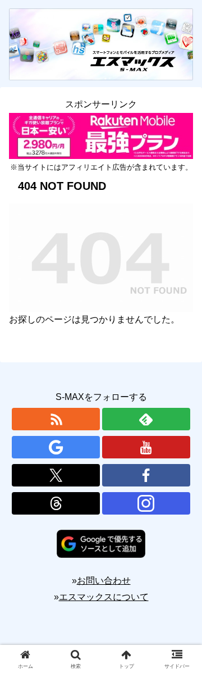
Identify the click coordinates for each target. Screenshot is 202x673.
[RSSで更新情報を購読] (56, 419)
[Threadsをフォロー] (56, 503)
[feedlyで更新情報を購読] (146, 419)
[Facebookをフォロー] (146, 475)
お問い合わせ (104, 580)
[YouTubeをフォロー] (146, 447)
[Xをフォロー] (56, 475)
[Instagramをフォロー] (146, 503)
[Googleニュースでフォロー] (56, 447)
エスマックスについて (104, 597)
